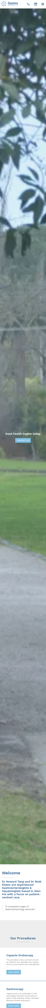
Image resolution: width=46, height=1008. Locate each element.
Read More (13, 972)
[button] (42, 4)
